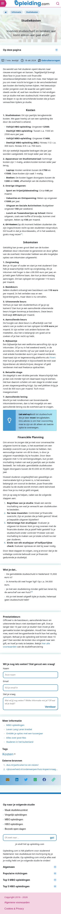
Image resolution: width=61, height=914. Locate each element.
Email (6, 681)
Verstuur (50, 706)
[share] (17, 780)
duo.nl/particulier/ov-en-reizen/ (22, 764)
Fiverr (52, 357)
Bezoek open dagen (15, 829)
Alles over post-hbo (16, 737)
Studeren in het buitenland (19, 741)
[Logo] (32, 3)
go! (52, 837)
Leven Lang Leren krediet (19, 729)
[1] (21, 234)
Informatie (16, 12)
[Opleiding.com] (5, 12)
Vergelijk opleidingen (16, 815)
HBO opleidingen (14, 824)
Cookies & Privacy (14, 908)
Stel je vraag (9, 694)
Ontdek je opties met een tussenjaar (24, 733)
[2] (32, 592)
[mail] (7, 780)
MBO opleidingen (15, 725)
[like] (44, 780)
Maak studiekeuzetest (16, 810)
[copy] (53, 780)
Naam (6, 668)
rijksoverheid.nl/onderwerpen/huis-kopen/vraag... (32, 769)
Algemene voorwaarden (17, 902)
